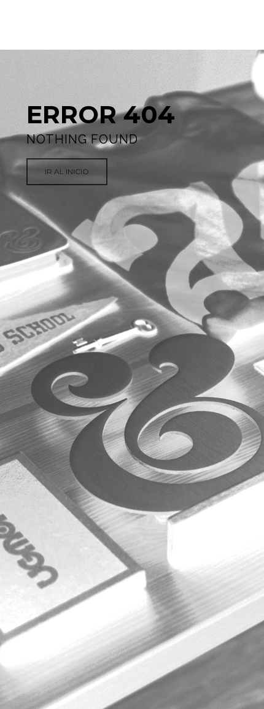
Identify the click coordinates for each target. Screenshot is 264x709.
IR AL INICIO (67, 171)
